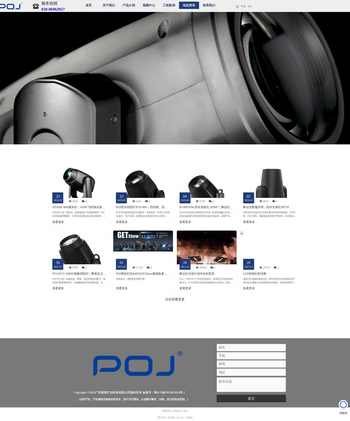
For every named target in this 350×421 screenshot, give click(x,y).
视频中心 (149, 5)
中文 (243, 6)
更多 (185, 410)
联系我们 (209, 5)
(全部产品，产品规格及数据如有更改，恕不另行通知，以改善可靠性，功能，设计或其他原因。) (133, 399)
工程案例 (169, 5)
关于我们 (109, 5)
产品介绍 (129, 5)
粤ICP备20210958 (165, 392)
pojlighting (177, 410)
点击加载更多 (175, 299)
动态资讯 (189, 5)
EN (250, 6)
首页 (89, 5)
